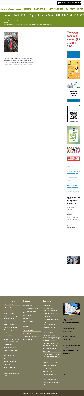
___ (64, 374)
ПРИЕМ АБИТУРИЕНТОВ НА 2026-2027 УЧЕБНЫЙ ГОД (51, 357)
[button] (21, 9)
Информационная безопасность (10, 368)
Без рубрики (27, 305)
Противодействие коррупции (10, 362)
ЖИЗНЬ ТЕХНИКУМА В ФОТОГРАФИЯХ (31, 338)
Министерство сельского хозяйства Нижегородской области (73, 179)
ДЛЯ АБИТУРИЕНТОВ (74, 9)
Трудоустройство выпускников (71, 165)
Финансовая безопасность (73, 169)
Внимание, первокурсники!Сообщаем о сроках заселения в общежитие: (52, 309)
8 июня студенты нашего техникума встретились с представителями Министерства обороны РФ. (51, 378)
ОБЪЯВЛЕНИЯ (28, 322)
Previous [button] (69, 260)
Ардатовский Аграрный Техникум (48, 393)
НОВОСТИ (27, 9)
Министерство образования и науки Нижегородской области (73, 173)
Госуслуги (69, 183)
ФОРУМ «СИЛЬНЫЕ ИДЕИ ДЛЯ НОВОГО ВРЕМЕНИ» (50, 365)
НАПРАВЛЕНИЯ (40, 9)
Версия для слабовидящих (71, 2)
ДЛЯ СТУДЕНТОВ (56, 9)
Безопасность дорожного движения (11, 356)
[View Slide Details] (73, 243)
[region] (73, 260)
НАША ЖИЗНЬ (28, 315)
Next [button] (79, 260)
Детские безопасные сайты (11, 374)
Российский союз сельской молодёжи (73, 192)
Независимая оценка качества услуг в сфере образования (72, 187)
